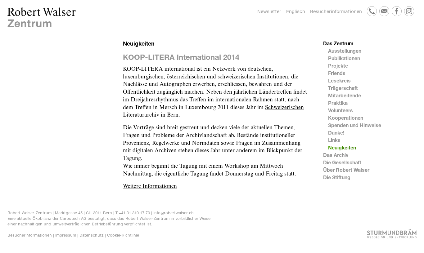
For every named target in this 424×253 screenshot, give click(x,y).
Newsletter (269, 11)
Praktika (338, 103)
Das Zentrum (338, 43)
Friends (336, 73)
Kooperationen (345, 118)
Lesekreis (339, 80)
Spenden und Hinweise (354, 125)
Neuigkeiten (342, 147)
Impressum (65, 235)
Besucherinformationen (336, 11)
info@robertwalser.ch (173, 213)
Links (334, 140)
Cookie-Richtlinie (123, 235)
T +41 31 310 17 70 (132, 213)
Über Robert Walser (346, 170)
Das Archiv (335, 155)
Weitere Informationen (150, 186)
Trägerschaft (343, 88)
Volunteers (340, 110)
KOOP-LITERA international (159, 69)
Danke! (336, 132)
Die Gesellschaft (342, 162)
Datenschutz (91, 235)
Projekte (338, 66)
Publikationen (344, 58)
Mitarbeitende (344, 95)
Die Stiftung (336, 177)
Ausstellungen (344, 51)
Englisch (295, 11)
